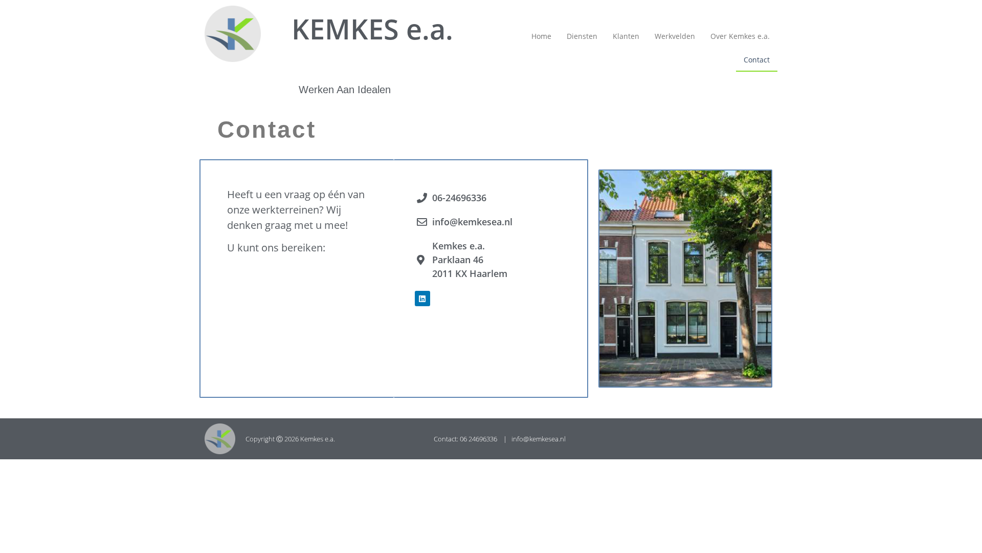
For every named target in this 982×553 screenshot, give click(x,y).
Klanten (626, 36)
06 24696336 (479, 438)
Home (541, 36)
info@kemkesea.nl (538, 438)
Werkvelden (675, 36)
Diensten (582, 36)
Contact (757, 60)
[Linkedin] (422, 298)
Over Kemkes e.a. (740, 36)
